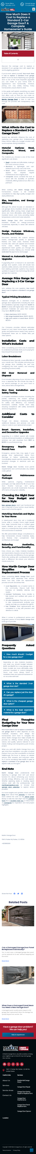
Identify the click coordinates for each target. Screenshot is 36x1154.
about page (29, 797)
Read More (5, 960)
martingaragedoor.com (10, 785)
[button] (33, 9)
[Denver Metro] (2, 4)
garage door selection (11, 787)
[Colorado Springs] (22, 4)
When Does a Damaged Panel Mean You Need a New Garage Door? (18, 1006)
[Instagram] (13, 1064)
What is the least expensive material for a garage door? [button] (18, 711)
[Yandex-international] (9, 1064)
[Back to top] (31, 1150)
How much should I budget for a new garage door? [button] (18, 655)
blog (3, 795)
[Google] (22, 1064)
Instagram (8, 803)
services (21, 795)
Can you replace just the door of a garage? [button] (18, 693)
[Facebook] (4, 1064)
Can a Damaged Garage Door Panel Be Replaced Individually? (18, 948)
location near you (16, 801)
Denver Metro (9, 3)
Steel (7, 162)
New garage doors (9, 505)
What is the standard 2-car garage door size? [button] (18, 684)
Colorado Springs (30, 3)
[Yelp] (17, 1064)
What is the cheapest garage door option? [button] (18, 702)
